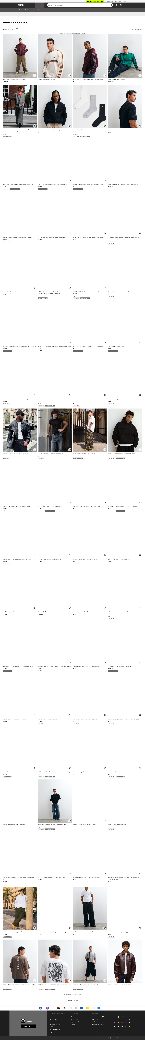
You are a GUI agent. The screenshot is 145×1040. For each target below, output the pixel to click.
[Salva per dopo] (35, 75)
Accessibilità (124, 1038)
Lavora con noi (74, 1019)
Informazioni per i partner (98, 1024)
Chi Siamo (73, 1017)
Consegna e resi (54, 1022)
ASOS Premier (53, 1027)
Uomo (25, 18)
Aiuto (51, 1017)
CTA (30, 18)
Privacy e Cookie (106, 1038)
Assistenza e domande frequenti (113, 1)
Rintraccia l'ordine (54, 1019)
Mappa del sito (53, 1032)
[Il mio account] (117, 5)
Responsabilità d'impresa (77, 1022)
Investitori (73, 1024)
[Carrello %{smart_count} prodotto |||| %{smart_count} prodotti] (125, 5)
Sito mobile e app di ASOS (98, 1017)
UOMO (39, 5)
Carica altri (72, 1000)
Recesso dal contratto (55, 1024)
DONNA (30, 5)
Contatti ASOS (97, 1038)
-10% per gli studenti (55, 1029)
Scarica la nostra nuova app (95, 1)
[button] (114, 1022)
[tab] (20, 10)
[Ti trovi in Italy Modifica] (125, 1)
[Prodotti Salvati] (121, 5)
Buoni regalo (95, 1019)
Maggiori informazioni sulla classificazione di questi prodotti (72, 33)
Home (19, 18)
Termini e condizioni (115, 1038)
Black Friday (94, 1022)
